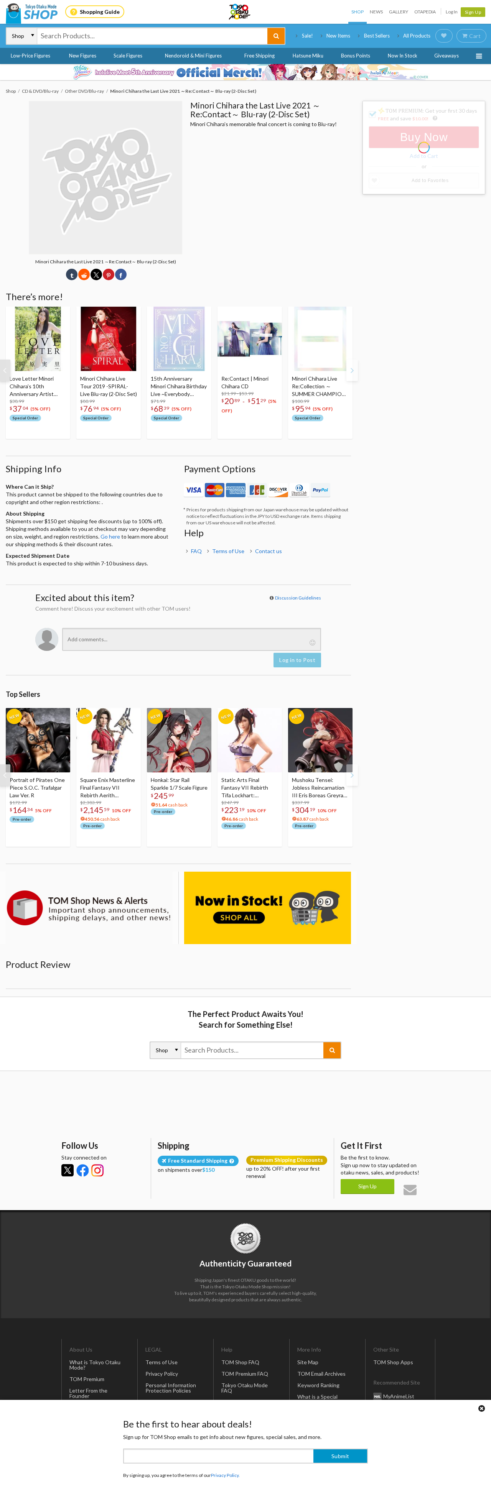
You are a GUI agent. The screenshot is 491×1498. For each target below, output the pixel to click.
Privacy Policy (161, 1373)
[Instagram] (97, 1170)
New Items (338, 36)
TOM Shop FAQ (240, 1362)
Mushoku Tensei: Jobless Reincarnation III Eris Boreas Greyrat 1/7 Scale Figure (319, 788)
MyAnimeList (398, 1396)
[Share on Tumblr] (71, 274)
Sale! (307, 36)
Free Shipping (259, 56)
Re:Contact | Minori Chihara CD (245, 382)
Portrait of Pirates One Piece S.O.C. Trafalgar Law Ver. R (37, 787)
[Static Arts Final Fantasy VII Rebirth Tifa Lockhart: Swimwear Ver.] (249, 740)
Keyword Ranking (318, 1385)
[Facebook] (82, 1170)
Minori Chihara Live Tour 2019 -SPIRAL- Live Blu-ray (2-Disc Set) (108, 386)
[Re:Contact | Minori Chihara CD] (249, 339)
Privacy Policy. (225, 1475)
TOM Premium (86, 1379)
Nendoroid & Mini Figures (193, 56)
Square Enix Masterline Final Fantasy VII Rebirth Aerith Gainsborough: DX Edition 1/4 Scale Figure (108, 788)
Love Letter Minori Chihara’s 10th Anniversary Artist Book (32, 386)
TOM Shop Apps (393, 1362)
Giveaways (446, 56)
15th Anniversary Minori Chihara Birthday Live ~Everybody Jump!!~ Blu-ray (179, 386)
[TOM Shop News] (89, 908)
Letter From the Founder (88, 1393)
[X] (67, 1170)
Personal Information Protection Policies (170, 1388)
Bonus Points (355, 56)
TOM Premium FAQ (244, 1373)
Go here (110, 536)
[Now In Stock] (267, 908)
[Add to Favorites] (60, 314)
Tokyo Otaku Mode (240, 12)
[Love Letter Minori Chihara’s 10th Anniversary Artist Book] (38, 339)
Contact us (268, 551)
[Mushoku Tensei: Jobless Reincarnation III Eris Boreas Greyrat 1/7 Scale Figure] (320, 740)
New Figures (82, 56)
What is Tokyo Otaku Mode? (94, 1365)
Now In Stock (402, 56)
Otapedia (425, 12)
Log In (452, 12)
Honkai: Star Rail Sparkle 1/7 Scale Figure (179, 784)
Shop (357, 12)
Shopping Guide (100, 11)
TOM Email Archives (321, 1373)
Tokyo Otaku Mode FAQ (244, 1388)
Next (352, 370)
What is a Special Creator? (317, 1399)
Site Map (307, 1362)
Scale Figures (128, 56)
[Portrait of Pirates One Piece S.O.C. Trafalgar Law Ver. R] (38, 740)
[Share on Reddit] (84, 274)
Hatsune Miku (308, 56)
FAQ (196, 551)
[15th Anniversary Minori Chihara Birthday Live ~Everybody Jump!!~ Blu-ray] (179, 339)
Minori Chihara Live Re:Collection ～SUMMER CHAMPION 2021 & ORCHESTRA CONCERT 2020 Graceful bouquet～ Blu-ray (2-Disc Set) (319, 386)
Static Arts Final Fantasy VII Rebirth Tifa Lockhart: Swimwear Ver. (244, 788)
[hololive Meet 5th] (245, 72)
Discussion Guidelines (298, 598)
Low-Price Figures (30, 56)
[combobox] (152, 36)
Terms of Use (228, 551)
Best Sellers (377, 36)
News (376, 12)
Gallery (398, 12)
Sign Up (473, 12)
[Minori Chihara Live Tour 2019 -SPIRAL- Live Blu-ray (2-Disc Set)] (108, 339)
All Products (416, 36)
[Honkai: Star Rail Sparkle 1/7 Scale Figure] (179, 740)
